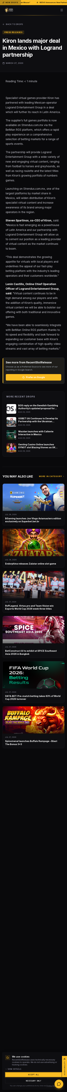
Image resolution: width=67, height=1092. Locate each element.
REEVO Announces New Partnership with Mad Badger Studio (34, 2)
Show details (14, 1069)
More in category (50, 476)
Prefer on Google (35, 377)
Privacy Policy (51, 1086)
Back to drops (14, 24)
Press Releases (13, 32)
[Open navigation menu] (62, 10)
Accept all (33, 1075)
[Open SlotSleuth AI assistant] (59, 1084)
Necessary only (33, 1081)
